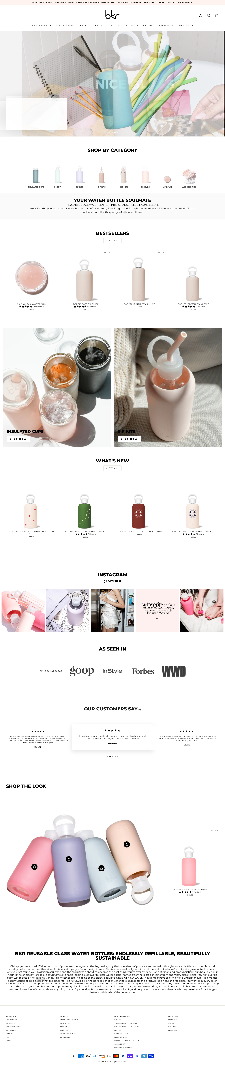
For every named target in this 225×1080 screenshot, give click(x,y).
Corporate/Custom (158, 25)
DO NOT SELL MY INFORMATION (126, 1041)
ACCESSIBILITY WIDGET (123, 1048)
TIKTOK (171, 1023)
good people (137, 989)
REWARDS (64, 1016)
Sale (84, 25)
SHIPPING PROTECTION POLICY (126, 1023)
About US (131, 25)
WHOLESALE (65, 1037)
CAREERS (64, 1030)
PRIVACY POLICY (120, 1037)
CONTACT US (65, 1023)
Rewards (186, 25)
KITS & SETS (10, 1023)
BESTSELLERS (11, 1020)
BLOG (8, 1041)
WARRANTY (118, 1030)
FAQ (7, 1037)
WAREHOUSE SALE (13, 1027)
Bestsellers (41, 25)
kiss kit (40, 977)
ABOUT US (64, 1027)
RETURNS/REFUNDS (122, 1016)
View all (112, 240)
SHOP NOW (129, 439)
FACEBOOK (172, 1020)
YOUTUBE (172, 1027)
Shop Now (18, 439)
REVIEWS (9, 1034)
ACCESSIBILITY (120, 1044)
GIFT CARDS (10, 1030)
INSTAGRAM (173, 1016)
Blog (115, 25)
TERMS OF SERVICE (121, 1034)
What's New (65, 25)
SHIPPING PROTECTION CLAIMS (126, 1027)
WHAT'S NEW (11, 1016)
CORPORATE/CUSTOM (68, 1034)
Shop (99, 25)
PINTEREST (172, 1030)
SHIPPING (118, 1020)
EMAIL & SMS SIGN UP (69, 1020)
